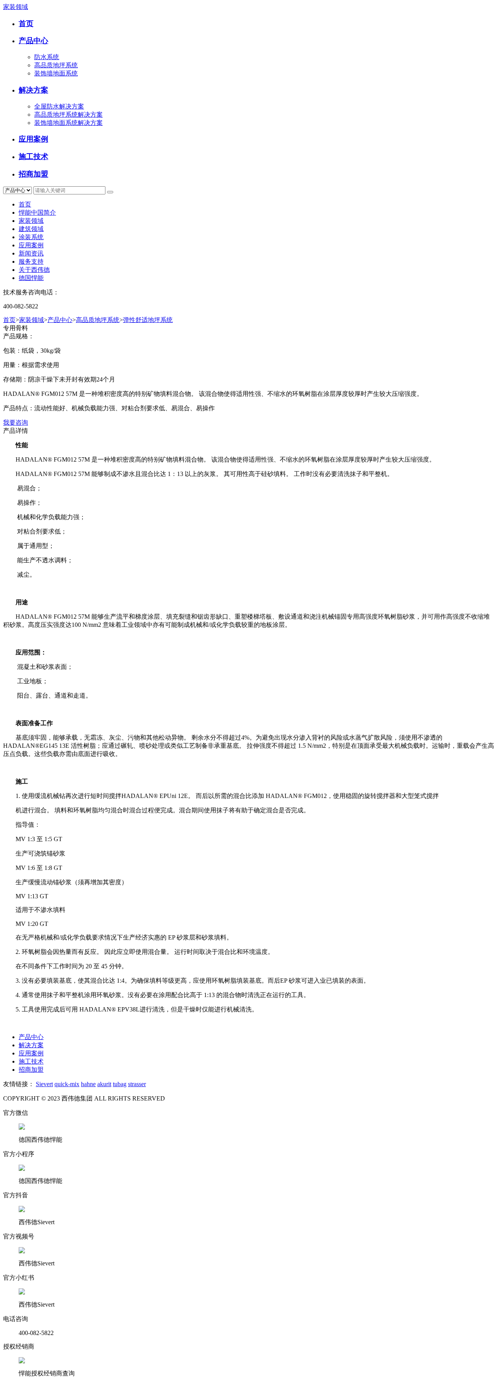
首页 (26, 23)
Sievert (44, 1084)
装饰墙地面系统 (56, 73)
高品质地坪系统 (56, 65)
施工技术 (33, 156)
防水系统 (46, 57)
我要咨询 (15, 422)
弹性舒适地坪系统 (148, 320)
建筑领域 (31, 229)
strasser (137, 1084)
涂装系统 (31, 237)
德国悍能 (31, 278)
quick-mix (66, 1084)
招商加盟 (33, 174)
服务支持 (31, 261)
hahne (88, 1084)
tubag (119, 1084)
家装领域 (15, 6)
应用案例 (33, 139)
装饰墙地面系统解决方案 (68, 122)
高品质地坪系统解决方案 (68, 114)
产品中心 (33, 41)
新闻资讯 (31, 253)
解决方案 (33, 90)
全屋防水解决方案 (59, 106)
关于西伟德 (34, 269)
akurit (104, 1084)
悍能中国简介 (37, 212)
